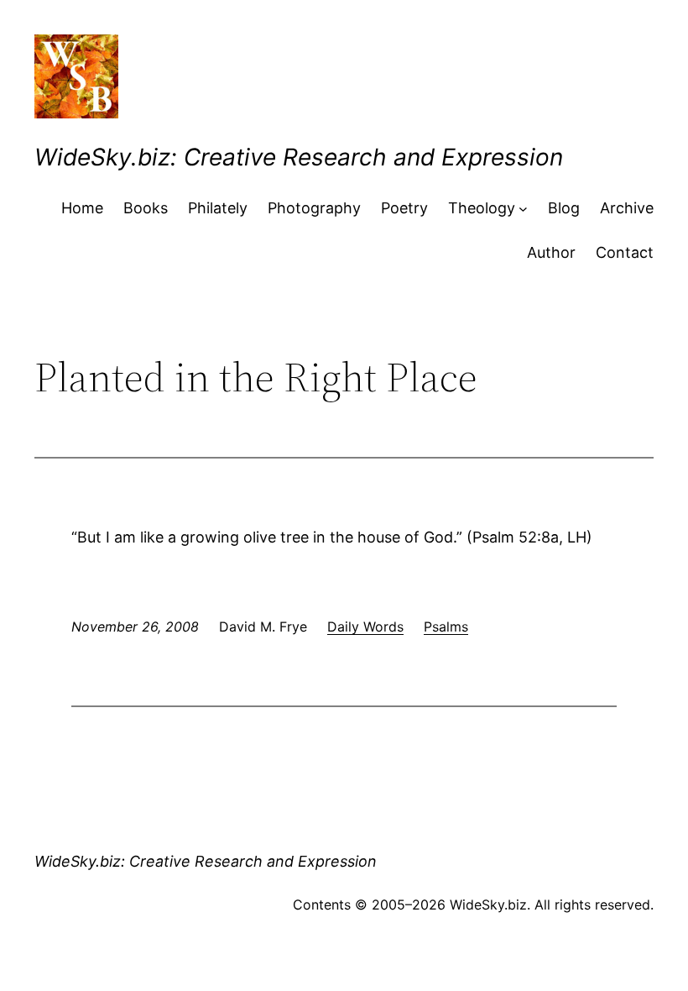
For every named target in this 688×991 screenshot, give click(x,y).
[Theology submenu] (523, 208)
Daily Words (365, 626)
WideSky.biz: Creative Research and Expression (298, 157)
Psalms (446, 626)
